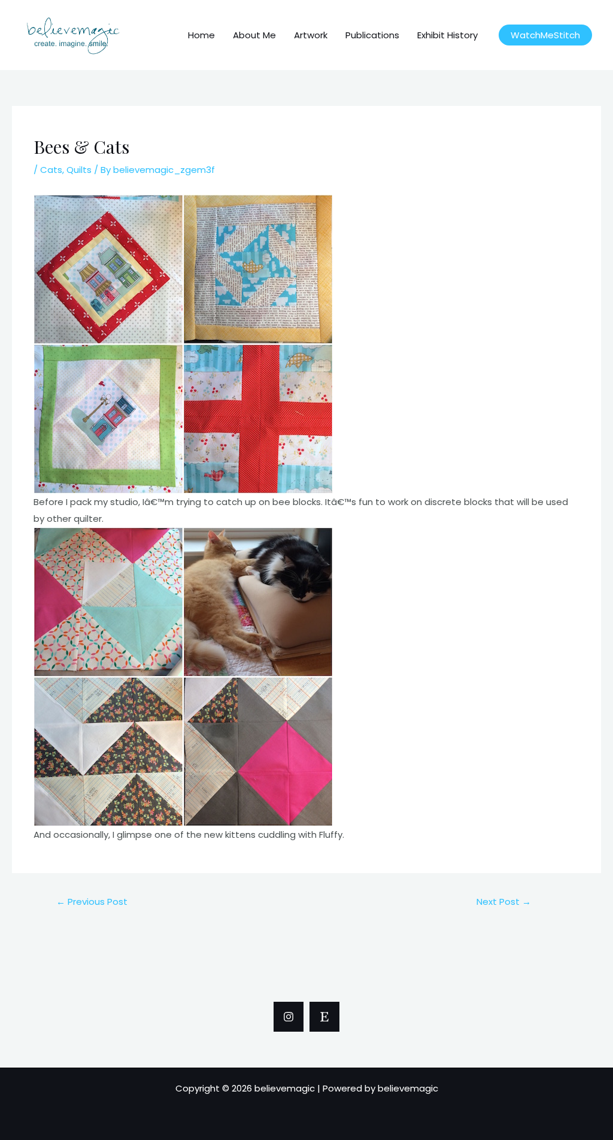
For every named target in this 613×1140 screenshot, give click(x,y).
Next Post (504, 901)
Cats (51, 169)
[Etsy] (324, 1017)
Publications (372, 35)
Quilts (79, 169)
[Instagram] (289, 1017)
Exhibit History (447, 35)
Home (201, 35)
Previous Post (92, 901)
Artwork (310, 35)
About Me (254, 35)
